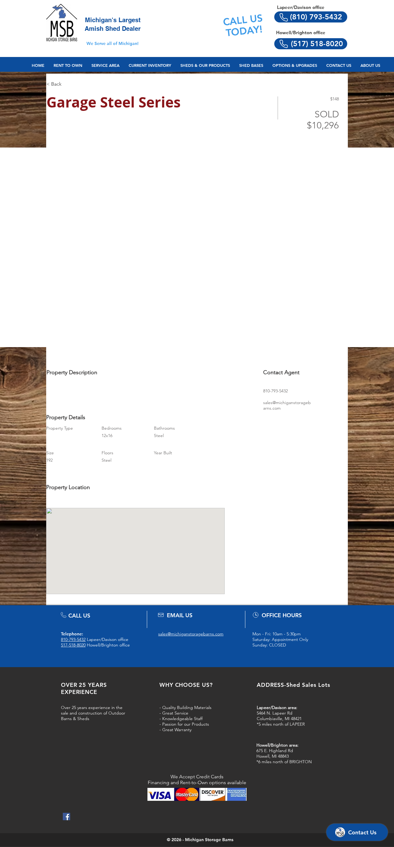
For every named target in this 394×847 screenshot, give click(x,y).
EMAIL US (179, 615)
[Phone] (283, 17)
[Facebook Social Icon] (66, 816)
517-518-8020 (73, 645)
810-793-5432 (73, 639)
